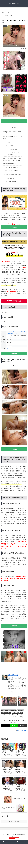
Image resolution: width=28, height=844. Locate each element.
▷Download (14, 121)
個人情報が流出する (9, 178)
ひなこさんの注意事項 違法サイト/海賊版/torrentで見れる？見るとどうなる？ (12, 159)
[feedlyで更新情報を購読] (11, 692)
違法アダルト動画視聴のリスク (10, 163)
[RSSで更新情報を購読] (13, 692)
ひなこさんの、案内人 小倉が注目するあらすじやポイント (13, 153)
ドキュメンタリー (16, 331)
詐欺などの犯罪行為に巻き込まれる (12, 174)
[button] (24, 701)
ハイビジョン (9, 331)
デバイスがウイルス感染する (11, 170)
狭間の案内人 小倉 (13, 675)
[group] (9, 701)
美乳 (22, 331)
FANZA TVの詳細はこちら (14, 301)
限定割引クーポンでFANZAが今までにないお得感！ (12, 132)
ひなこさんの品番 (8, 145)
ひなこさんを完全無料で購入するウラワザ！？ (12, 137)
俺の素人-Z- (9, 346)
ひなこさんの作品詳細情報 (10, 149)
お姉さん (4, 710)
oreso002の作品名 (7, 142)
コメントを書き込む (14, 821)
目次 (12, 127)
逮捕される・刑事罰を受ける (11, 167)
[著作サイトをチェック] (9, 692)
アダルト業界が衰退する (10, 181)
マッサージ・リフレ (12, 333)
